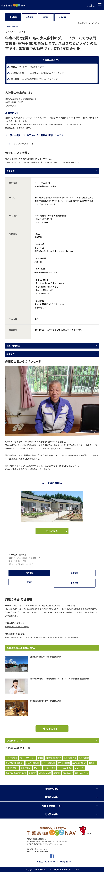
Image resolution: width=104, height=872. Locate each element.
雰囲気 (46, 17)
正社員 (40, 758)
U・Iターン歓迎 (49, 768)
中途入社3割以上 (33, 763)
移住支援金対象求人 (53, 758)
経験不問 (56, 773)
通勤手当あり (26, 768)
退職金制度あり (12, 768)
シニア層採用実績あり (15, 763)
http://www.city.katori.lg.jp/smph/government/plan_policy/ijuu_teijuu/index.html (42, 637)
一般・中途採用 (11, 758)
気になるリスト (91, 7)
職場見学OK (68, 773)
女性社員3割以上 (49, 763)
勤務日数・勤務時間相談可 (16, 773)
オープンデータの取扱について (61, 862)
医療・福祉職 (84, 758)
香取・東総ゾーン (81, 773)
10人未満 (37, 768)
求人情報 (13, 17)
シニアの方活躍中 (65, 768)
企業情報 (29, 17)
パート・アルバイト (27, 758)
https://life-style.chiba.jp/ (17, 626)
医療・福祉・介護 (20, 561)
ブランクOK (79, 768)
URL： (10, 564)
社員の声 (62, 17)
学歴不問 (32, 773)
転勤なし (92, 763)
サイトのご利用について (40, 862)
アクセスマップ (56, 844)
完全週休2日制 (64, 763)
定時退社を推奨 (44, 773)
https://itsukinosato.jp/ (23, 564)
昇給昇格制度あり (79, 763)
